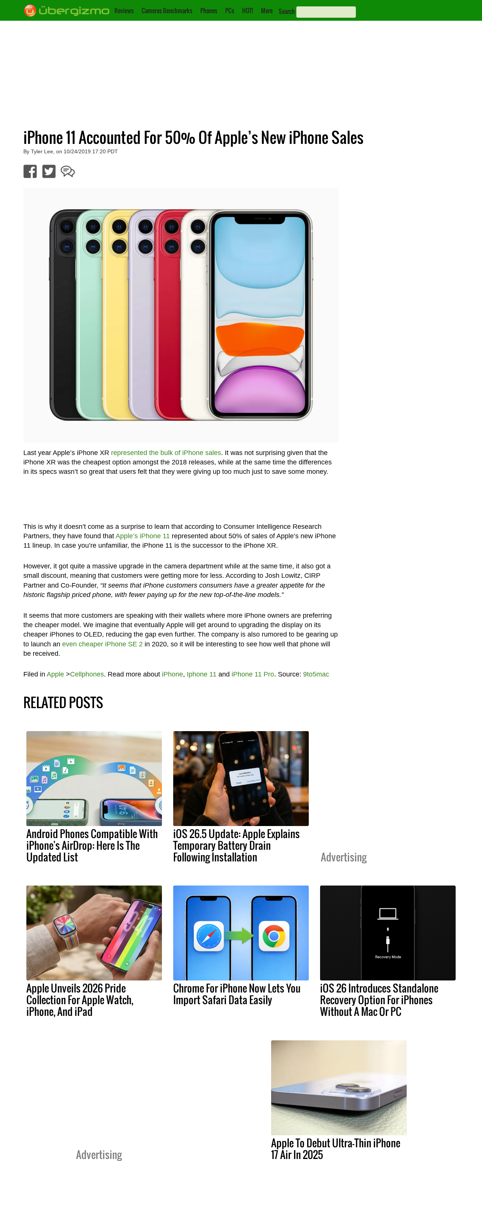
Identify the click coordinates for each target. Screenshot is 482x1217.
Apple (55, 674)
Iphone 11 (202, 674)
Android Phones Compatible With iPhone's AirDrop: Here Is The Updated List (92, 845)
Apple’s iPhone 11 (143, 536)
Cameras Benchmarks (167, 10)
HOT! (247, 10)
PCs (229, 10)
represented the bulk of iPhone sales (166, 453)
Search (287, 11)
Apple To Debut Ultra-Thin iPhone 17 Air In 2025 (335, 1148)
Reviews (124, 10)
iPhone (172, 674)
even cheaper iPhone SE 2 (102, 644)
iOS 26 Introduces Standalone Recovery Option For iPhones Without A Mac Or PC (379, 999)
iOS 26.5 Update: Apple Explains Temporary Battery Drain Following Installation (236, 845)
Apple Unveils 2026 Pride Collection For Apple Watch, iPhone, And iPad (79, 999)
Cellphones (87, 674)
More (267, 10)
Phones (208, 10)
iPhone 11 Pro (253, 674)
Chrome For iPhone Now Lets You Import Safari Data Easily (236, 993)
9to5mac (316, 674)
